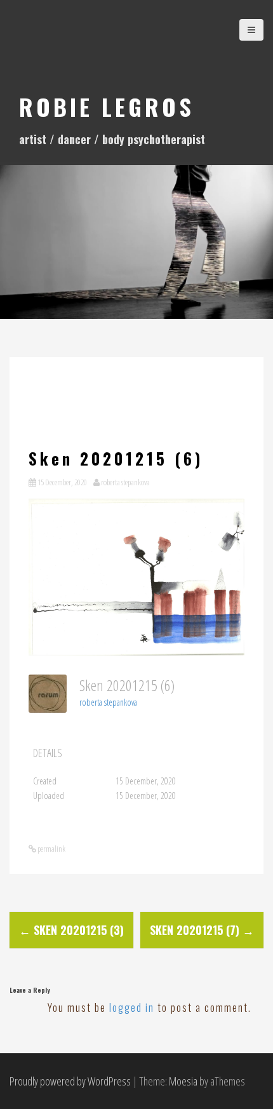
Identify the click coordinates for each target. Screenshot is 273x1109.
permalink (50, 848)
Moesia (183, 1081)
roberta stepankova (125, 482)
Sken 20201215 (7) (202, 930)
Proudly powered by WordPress (70, 1081)
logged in (131, 1007)
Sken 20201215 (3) (71, 930)
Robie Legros (106, 106)
